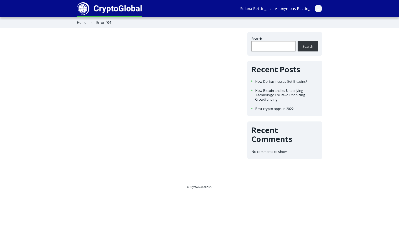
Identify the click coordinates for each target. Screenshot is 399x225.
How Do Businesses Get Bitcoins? (281, 81)
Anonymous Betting (292, 8)
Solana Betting (253, 8)
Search (256, 38)
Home (81, 22)
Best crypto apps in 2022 (274, 109)
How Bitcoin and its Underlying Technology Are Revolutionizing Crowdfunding (280, 95)
